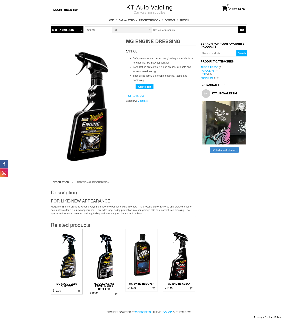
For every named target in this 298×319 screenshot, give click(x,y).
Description (61, 182)
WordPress (143, 312)
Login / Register (65, 10)
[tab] (62, 182)
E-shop (167, 312)
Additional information (93, 182)
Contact (170, 20)
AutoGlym (207, 70)
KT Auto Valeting (149, 6)
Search (242, 53)
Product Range (148, 20)
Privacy (184, 20)
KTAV (204, 74)
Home (111, 20)
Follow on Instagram (226, 150)
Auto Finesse (209, 67)
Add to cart (144, 86)
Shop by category (63, 30)
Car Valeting (127, 20)
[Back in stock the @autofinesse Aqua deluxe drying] (224, 122)
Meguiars (142, 100)
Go (242, 30)
